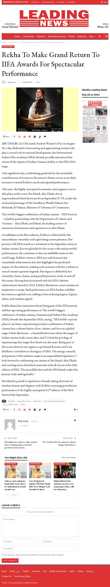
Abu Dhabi (11, 401)
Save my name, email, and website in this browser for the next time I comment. (34, 555)
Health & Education (58, 571)
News (4, 571)
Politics (71, 36)
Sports (72, 571)
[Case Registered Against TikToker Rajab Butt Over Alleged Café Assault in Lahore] (40, 470)
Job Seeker (61, 2)
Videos (81, 571)
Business (82, 36)
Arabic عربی (15, 571)
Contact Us (35, 2)
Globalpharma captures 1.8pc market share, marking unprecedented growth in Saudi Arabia (20, 445)
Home (17, 36)
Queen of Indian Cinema (10, 404)
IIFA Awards (37, 401)
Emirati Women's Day (24, 401)
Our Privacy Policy (48, 2)
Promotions (71, 2)
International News (57, 36)
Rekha (23, 404)
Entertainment (8, 46)
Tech (45, 571)
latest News (28, 36)
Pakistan (41, 36)
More (91, 36)
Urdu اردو (90, 571)
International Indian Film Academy (54, 401)
